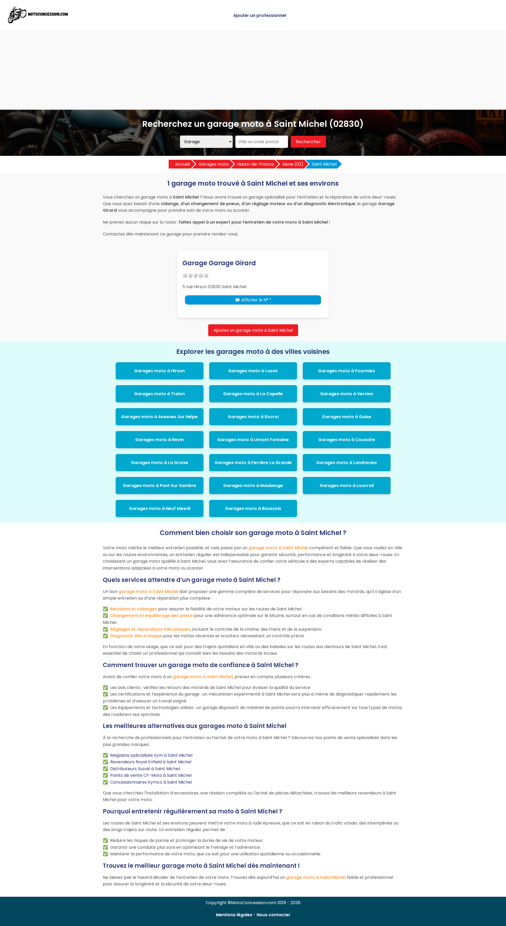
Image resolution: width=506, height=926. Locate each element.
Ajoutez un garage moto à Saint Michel (253, 330)
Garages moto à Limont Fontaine (253, 440)
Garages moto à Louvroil (347, 486)
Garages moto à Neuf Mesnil (159, 508)
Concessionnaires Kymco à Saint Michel (151, 782)
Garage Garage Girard (219, 263)
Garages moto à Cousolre (346, 440)
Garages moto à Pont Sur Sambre (159, 486)
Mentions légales (234, 915)
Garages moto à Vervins (346, 394)
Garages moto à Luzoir (253, 371)
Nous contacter (273, 915)
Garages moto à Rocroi (253, 417)
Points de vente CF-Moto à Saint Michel (151, 775)
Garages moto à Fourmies (346, 371)
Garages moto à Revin (159, 440)
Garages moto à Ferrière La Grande (253, 463)
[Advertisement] (253, 70)
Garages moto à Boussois (253, 508)
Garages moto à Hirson (159, 371)
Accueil (182, 164)
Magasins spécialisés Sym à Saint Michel (151, 755)
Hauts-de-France (255, 164)
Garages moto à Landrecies (346, 463)
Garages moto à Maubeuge (253, 486)
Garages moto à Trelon (159, 394)
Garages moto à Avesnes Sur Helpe (159, 417)
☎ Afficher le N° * (253, 300)
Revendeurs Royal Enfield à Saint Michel (150, 762)
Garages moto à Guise (346, 417)
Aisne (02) (292, 164)
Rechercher (308, 142)
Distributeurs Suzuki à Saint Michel (145, 769)
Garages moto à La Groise (159, 463)
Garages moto (213, 164)
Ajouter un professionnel (259, 15)
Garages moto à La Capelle (253, 394)
